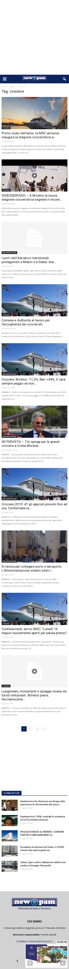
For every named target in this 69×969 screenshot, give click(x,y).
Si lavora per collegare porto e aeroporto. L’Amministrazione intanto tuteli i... (32, 568)
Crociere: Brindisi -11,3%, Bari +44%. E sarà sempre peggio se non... (33, 381)
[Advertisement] (34, 39)
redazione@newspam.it (40, 941)
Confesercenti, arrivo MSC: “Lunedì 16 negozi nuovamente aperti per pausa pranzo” (34, 631)
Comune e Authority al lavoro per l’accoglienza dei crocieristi (26, 322)
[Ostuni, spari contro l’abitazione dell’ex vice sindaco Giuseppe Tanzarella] (10, 866)
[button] (64, 79)
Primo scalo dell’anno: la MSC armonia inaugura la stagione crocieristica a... (30, 135)
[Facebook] (17, 961)
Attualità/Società (9, 252)
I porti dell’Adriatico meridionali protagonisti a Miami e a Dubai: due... (29, 260)
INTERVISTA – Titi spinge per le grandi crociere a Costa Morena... (31, 444)
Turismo (6, 128)
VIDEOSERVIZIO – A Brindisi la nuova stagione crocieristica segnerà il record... (32, 197)
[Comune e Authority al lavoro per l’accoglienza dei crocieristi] (34, 300)
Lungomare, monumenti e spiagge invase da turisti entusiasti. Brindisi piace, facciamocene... (34, 695)
